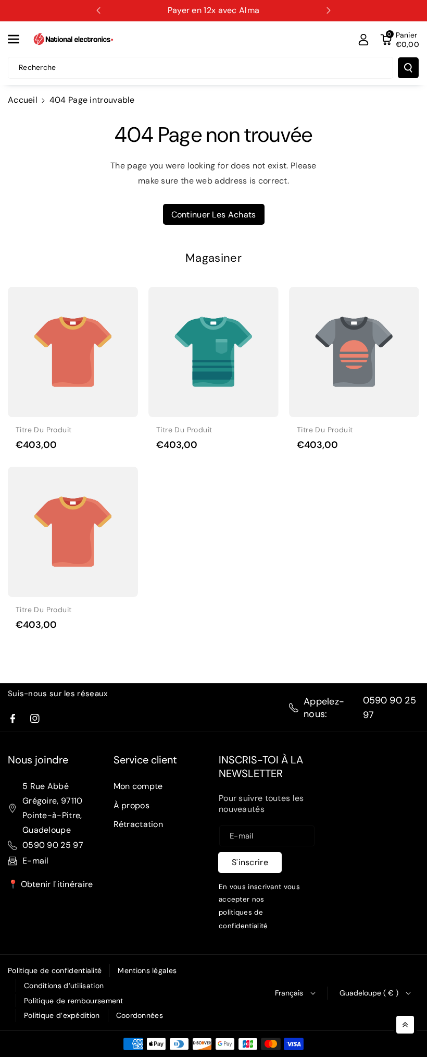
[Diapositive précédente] (98, 10)
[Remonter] (405, 1024)
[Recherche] (408, 67)
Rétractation (139, 824)
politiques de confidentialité (243, 919)
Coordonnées (139, 1015)
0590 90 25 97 (389, 707)
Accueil (22, 99)
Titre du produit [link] (43, 429)
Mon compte (138, 786)
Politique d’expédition (62, 1015)
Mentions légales (147, 970)
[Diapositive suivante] (328, 10)
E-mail (35, 860)
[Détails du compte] (363, 39)
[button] (19, 39)
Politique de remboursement (73, 1000)
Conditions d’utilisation (64, 985)
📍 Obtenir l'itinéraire (50, 884)
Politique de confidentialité (55, 970)
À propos (131, 805)
